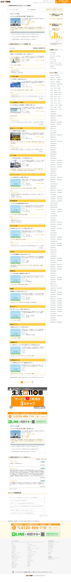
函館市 (58, 85)
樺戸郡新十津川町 (53, 183)
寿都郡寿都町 (59, 141)
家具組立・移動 (14, 566)
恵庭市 (55, 107)
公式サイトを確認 (24, 24)
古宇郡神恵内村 (59, 162)
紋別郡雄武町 (53, 264)
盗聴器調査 (29, 565)
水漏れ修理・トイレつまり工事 (16, 556)
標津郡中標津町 (53, 319)
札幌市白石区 (53, 79)
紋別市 (55, 98)
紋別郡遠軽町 (53, 258)
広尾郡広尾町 (53, 300)
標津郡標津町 (53, 322)
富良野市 (60, 105)
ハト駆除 (13, 549)
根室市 (59, 100)
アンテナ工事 (53, 68)
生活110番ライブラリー (50, 2)
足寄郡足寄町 (59, 305)
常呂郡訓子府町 (53, 251)
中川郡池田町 (53, 302)
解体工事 (28, 562)
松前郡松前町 (53, 115)
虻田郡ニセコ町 (53, 147)
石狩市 (56, 109)
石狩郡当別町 (53, 111)
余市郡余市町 (59, 166)
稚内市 (60, 94)
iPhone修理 (13, 567)
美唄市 (51, 96)
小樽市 (51, 88)
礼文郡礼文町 (53, 239)
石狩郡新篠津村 (53, 113)
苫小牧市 (56, 94)
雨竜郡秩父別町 (53, 188)
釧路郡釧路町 (53, 309)
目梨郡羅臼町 (59, 322)
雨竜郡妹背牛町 (53, 185)
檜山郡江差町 (53, 128)
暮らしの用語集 (50, 545)
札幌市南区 (52, 81)
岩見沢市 (56, 92)
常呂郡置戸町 (53, 254)
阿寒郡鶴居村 (53, 315)
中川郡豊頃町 (59, 302)
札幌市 (51, 75)
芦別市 (55, 96)
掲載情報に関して (51, 546)
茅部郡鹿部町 (59, 122)
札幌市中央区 (56, 75)
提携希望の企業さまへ (51, 558)
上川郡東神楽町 (53, 194)
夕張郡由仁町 (53, 177)
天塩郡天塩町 (59, 228)
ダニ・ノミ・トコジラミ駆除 (31, 545)
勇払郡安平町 (53, 273)
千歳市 (51, 103)
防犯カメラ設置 (14, 565)
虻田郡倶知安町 (53, 158)
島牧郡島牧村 (53, 141)
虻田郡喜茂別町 (53, 154)
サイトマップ (50, 550)
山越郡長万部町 (53, 126)
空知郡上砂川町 (53, 175)
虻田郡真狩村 (53, 149)
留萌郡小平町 (59, 222)
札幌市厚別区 (53, 83)
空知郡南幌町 (53, 171)
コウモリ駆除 (14, 550)
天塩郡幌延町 (53, 243)
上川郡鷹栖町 (59, 192)
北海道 (25, 521)
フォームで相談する (41, 416)
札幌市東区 (58, 77)
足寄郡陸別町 (53, 307)
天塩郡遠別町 (53, 228)
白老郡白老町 (53, 268)
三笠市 (55, 100)
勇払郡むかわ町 (53, 275)
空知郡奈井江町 (53, 173)
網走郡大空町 (59, 264)
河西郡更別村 (53, 298)
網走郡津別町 (53, 245)
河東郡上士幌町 (53, 290)
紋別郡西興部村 (53, 262)
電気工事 (15, 521)
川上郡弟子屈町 (53, 313)
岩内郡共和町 (53, 160)
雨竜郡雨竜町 (53, 190)
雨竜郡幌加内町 (53, 220)
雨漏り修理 (29, 556)
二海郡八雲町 (58, 124)
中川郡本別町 (53, 305)
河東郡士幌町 (59, 288)
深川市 (56, 105)
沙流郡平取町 (59, 277)
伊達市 (59, 107)
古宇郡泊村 (52, 162)
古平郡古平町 (59, 164)
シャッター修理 (29, 544)
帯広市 (55, 90)
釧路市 (51, 90)
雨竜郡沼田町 (53, 192)
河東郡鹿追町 (53, 292)
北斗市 (60, 109)
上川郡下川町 (59, 211)
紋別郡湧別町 (59, 258)
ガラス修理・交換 (30, 555)
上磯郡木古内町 (53, 120)
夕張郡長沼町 (59, 177)
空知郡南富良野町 (53, 207)
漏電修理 (52, 66)
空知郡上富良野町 (53, 202)
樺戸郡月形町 (59, 179)
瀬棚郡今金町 (53, 137)
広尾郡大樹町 (59, 298)
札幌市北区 (52, 77)
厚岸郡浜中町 (53, 311)
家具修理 (28, 561)
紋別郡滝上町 (53, 260)
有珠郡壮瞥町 (59, 266)
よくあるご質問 (50, 547)
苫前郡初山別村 (53, 226)
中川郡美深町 (53, 213)
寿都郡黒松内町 (53, 143)
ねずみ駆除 (29, 549)
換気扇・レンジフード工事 (55, 63)
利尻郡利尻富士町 (53, 241)
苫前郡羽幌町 (59, 224)
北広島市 (52, 109)
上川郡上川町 (59, 198)
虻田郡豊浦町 (53, 266)
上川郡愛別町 (53, 198)
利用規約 (49, 552)
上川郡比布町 (59, 196)
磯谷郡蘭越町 (53, 145)
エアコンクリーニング (15, 560)
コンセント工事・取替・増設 (56, 64)
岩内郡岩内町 (59, 160)
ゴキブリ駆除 (14, 548)
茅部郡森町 (52, 124)
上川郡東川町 (53, 200)
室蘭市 (59, 88)
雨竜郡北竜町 (59, 190)
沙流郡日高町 (53, 277)
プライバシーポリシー (51, 551)
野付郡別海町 (53, 317)
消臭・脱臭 (29, 559)
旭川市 (55, 88)
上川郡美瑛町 (59, 200)
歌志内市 (52, 105)
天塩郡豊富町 (59, 237)
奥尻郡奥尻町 (59, 134)
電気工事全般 (53, 52)
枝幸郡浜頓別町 (53, 232)
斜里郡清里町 (53, 247)
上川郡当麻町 (53, 196)
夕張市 (51, 92)
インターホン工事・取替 (55, 56)
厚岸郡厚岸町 (59, 309)
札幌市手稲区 (59, 83)
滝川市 (55, 103)
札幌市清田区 (53, 85)
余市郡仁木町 (53, 166)
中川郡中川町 (53, 217)
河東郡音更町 (53, 288)
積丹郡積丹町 (53, 164)
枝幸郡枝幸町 (53, 237)
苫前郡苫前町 (53, 224)
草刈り (13, 544)
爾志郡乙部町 (53, 134)
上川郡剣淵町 (53, 211)
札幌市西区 (58, 81)
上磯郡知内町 (53, 117)
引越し (28, 566)
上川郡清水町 (53, 294)
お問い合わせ (50, 549)
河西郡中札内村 (53, 296)
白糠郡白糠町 (59, 315)
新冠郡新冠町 (53, 279)
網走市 (60, 92)
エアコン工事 (53, 61)
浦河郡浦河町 (59, 279)
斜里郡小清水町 (53, 249)
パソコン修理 (14, 561)
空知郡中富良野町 (53, 205)
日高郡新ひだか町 (53, 285)
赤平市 (51, 98)
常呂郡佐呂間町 (53, 256)
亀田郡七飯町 (53, 122)
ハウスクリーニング (15, 559)
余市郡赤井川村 (53, 168)
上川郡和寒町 (59, 209)
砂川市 (59, 103)
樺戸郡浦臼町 (53, 181)
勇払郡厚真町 (59, 268)
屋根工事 (13, 562)
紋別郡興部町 (59, 260)
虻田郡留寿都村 (53, 151)
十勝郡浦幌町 (59, 307)
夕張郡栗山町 (53, 179)
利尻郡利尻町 (59, 239)
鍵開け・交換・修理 (15, 555)
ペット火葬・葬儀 (30, 560)
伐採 (28, 543)
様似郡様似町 (53, 281)
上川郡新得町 (59, 292)
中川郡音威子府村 (53, 215)
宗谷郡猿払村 (53, 230)
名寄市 (51, 100)
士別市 (59, 98)
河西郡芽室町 (59, 294)
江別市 (59, 96)
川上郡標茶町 (59, 311)
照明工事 (52, 57)
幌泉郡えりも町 (53, 283)
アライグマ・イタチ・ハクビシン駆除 (33, 548)
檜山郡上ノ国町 (53, 130)
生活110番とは (35, 2)
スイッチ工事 (53, 59)
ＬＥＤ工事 (52, 54)
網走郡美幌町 (59, 243)
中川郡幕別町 (59, 300)
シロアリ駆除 (14, 545)
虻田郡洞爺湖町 (53, 271)
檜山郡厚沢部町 (53, 132)
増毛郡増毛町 (53, 222)
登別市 (51, 107)
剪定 (12, 543)
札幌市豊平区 (59, 79)
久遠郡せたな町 (53, 139)
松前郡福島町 (59, 115)
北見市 (59, 90)
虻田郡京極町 (53, 156)
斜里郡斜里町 (59, 245)
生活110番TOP (10, 521)
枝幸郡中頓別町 (53, 234)
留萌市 (51, 94)
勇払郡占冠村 (53, 209)
